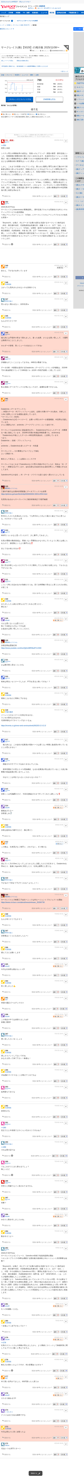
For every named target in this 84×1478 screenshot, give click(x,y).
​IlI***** (7, 142)
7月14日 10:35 (58, 1181)
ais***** (7, 334)
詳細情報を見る (49, 99)
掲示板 (52, 12)
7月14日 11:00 (58, 1161)
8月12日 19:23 (58, 659)
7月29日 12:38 (58, 964)
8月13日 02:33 (58, 640)
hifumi (7, 1445)
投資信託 (35, 12)
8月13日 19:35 (58, 486)
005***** (7, 1183)
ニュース (44, 12)
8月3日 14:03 (59, 878)
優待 (31, 75)
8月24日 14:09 (58, 299)
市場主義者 (9, 712)
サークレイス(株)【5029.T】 (21, 25)
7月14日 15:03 (58, 1142)
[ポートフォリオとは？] (12, 21)
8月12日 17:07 (58, 739)
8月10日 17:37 (58, 788)
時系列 (17, 75)
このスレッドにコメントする (19, 99)
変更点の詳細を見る (23, 60)
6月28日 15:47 (58, 1337)
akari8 (7, 620)
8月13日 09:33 (58, 599)
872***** (7, 1088)
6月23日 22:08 (58, 1410)
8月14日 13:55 (58, 357)
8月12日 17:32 (58, 710)
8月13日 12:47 (58, 560)
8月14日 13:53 (58, 382)
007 (6, 267)
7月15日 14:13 (58, 1105)
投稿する (34, 1473)
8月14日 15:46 (58, 332)
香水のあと (9, 301)
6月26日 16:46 (58, 1376)
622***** (7, 359)
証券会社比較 (61, 12)
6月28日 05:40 (58, 1359)
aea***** (7, 562)
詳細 (2, 75)
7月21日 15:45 (58, 997)
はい (56, 196)
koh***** (7, 661)
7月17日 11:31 (58, 1050)
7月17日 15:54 (58, 1014)
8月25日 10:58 (58, 265)
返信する (7, 196)
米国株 (18, 12)
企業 (37, 75)
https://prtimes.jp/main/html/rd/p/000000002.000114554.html (24, 494)
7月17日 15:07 (58, 1033)
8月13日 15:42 (58, 511)
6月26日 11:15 (58, 1393)
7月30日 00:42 (58, 914)
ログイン (31, 8)
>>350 (3, 145)
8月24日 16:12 (58, 282)
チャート (9, 75)
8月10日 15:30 (58, 805)
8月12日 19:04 (58, 676)
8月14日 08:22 (58, 398)
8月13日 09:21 (58, 618)
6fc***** (7, 1199)
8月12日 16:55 (58, 759)
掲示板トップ (4, 16)
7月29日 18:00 (58, 930)
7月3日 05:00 (59, 1320)
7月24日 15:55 (58, 981)
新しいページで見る (7, 60)
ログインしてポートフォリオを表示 (27, 20)
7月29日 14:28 (58, 947)
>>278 (3, 1343)
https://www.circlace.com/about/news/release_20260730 (23, 902)
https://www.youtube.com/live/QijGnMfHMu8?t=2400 (21, 648)
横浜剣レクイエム (11, 488)
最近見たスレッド (6, 29)
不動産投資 (72, 12)
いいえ (64, 196)
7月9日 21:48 (59, 1248)
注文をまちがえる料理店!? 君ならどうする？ (16, 2)
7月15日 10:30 (58, 1122)
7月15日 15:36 (58, 1086)
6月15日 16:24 (58, 1426)
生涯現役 (8, 284)
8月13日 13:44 (58, 530)
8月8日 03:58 (59, 825)
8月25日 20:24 (58, 140)
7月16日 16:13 (58, 1070)
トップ (3, 12)
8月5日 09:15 (59, 841)
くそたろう (9, 1412)
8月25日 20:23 (58, 201)
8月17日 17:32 (58, 315)
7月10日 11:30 (58, 1231)
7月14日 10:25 (58, 1197)
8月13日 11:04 (58, 579)
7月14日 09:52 (58, 1214)
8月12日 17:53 (58, 693)
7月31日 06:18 (58, 894)
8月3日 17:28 (59, 858)
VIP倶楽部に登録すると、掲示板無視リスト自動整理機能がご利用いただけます (24, 66)
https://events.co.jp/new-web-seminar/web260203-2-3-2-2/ (23, 726)
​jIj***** (7, 1250)
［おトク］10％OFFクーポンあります (49, 8)
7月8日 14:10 (59, 1304)
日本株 (11, 12)
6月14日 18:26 (58, 1443)
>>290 (3, 1128)
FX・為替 (26, 12)
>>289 (3, 1147)
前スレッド (64, 71)
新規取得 (42, 6)
